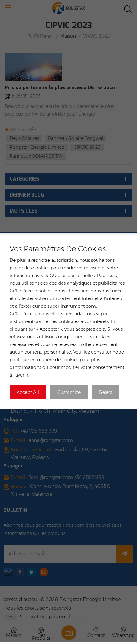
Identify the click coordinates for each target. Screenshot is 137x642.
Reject (105, 392)
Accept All (28, 392)
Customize (69, 392)
